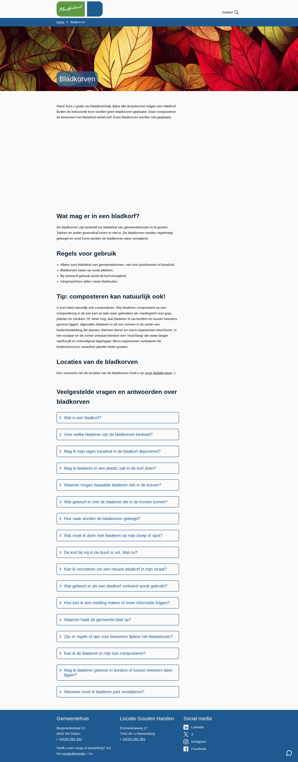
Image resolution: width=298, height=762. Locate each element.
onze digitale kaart (159, 373)
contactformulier (75, 753)
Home (60, 22)
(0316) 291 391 (70, 739)
